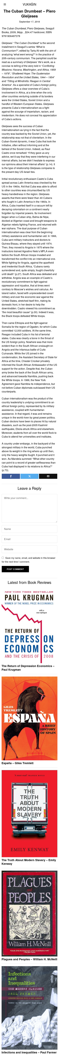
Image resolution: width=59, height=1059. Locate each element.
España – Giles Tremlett (18, 763)
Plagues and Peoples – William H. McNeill (29, 959)
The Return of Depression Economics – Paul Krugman (28, 667)
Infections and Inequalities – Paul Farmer (29, 1052)
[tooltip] (11, 476)
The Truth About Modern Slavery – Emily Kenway (29, 862)
